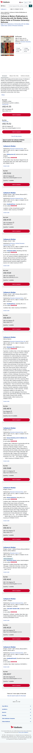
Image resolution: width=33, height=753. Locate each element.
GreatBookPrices (11, 204)
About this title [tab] (14, 76)
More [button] (3, 95)
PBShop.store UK (11, 154)
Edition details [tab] (25, 76)
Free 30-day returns (16, 136)
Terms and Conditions (23, 732)
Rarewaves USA (11, 347)
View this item (5, 104)
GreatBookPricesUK (11, 658)
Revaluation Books (11, 560)
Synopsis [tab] (4, 76)
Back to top (16, 701)
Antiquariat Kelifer (11, 250)
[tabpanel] (16, 87)
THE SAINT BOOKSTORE (13, 608)
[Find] (30, 6)
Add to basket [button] (16, 115)
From (18, 50)
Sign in (25, 2)
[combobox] (18, 6)
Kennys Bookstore (11, 497)
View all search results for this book (16, 695)
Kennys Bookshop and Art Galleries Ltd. (17, 437)
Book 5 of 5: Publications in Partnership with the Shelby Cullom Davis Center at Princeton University (15, 24)
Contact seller (6, 166)
